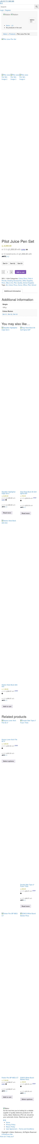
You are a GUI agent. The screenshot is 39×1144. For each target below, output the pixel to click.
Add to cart (20, 272)
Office (25, 285)
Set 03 (15, 314)
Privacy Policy (10, 1124)
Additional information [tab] (12, 291)
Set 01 (4, 314)
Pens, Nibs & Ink (7, 283)
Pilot (15, 283)
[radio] (5, 263)
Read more (7, 513)
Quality (20, 283)
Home (20, 285)
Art (7, 285)
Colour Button (6, 260)
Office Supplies (27, 281)
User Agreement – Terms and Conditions (20, 1129)
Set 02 (10, 314)
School (34, 285)
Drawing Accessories (14, 281)
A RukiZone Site (7, 1134)
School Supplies (28, 283)
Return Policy (10, 1127)
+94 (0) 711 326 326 (7, 1)
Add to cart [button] (7, 706)
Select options (8, 761)
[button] (7, 1136)
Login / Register (5, 10)
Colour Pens (13, 285)
